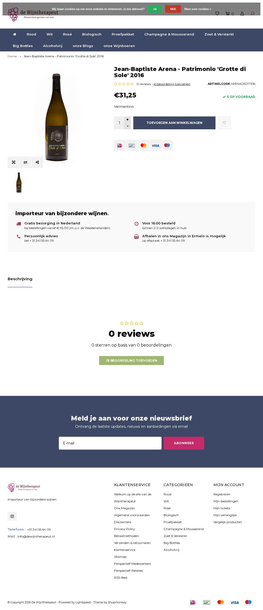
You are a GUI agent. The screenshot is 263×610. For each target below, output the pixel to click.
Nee (173, 9)
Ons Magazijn (124, 508)
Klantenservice (124, 550)
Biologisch (91, 34)
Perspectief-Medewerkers (132, 564)
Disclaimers (122, 522)
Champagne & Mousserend (169, 34)
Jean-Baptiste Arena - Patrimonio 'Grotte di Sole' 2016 (64, 56)
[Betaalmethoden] (120, 145)
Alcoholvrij (52, 46)
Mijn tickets (221, 508)
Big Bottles (23, 46)
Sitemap (120, 557)
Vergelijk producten (227, 522)
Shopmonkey (117, 602)
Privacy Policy (124, 529)
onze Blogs (83, 46)
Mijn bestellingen (225, 501)
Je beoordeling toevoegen (131, 360)
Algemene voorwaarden (132, 515)
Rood (31, 34)
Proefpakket (123, 34)
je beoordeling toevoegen (172, 84)
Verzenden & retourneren (132, 543)
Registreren (221, 494)
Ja (155, 9)
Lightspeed (83, 602)
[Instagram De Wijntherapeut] (12, 516)
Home (12, 56)
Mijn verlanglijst (225, 515)
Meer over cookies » (197, 9)
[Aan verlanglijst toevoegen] (224, 122)
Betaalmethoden (126, 536)
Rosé (67, 34)
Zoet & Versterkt (219, 34)
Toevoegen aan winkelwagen (174, 123)
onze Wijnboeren (119, 46)
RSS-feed (120, 577)
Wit (49, 34)
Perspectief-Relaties (128, 570)
